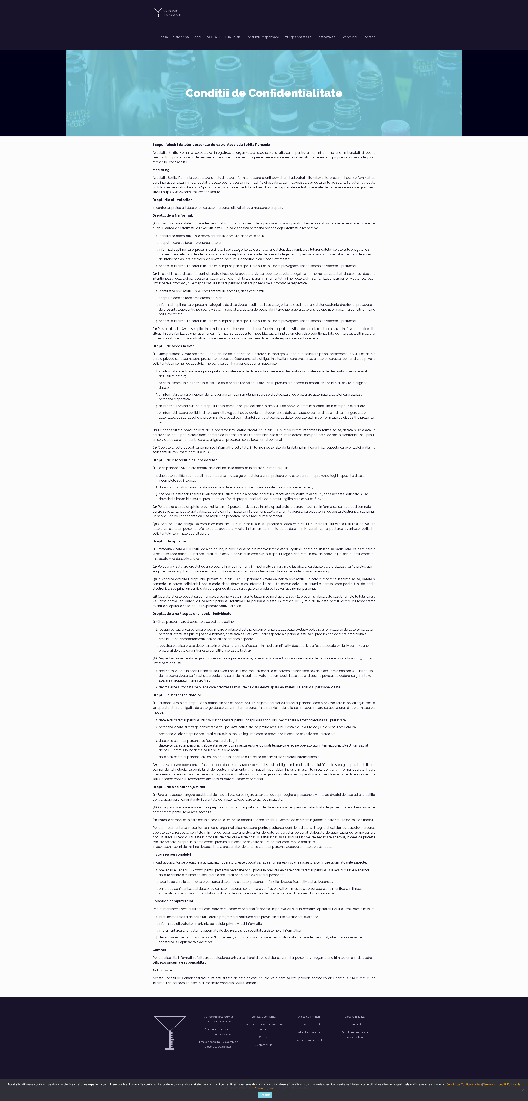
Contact (264, 1037)
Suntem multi (263, 1045)
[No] (523, 1090)
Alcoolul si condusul (309, 1040)
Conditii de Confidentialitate (464, 1084)
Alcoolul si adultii (309, 1024)
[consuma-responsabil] (169, 12)
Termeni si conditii (494, 1084)
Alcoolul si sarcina (309, 1032)
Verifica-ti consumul (264, 1016)
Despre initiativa (355, 1016)
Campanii (355, 1024)
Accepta (265, 1094)
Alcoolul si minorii (309, 1016)
